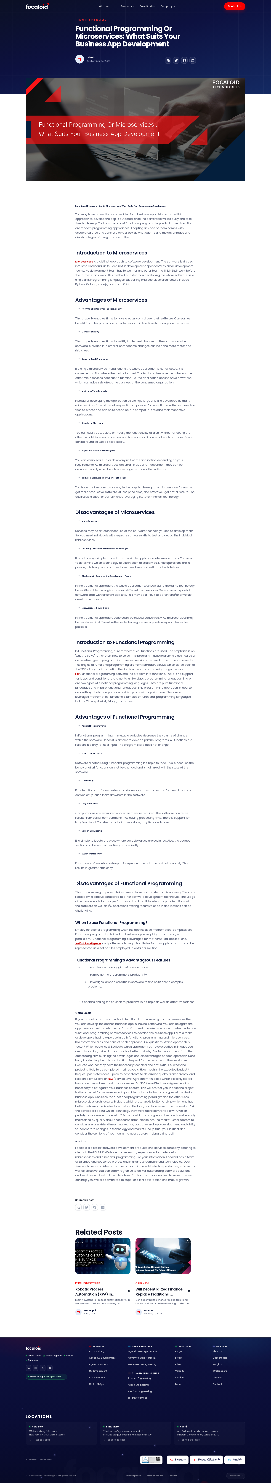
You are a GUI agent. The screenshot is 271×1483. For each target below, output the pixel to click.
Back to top (236, 1475)
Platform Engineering (140, 1391)
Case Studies (147, 6)
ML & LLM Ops (96, 1384)
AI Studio (98, 1346)
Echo (178, 1384)
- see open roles (47, 1376)
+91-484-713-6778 (190, 1440)
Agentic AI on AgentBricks (142, 1351)
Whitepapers (220, 1371)
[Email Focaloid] (50, 1368)
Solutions (126, 6)
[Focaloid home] (38, 6)
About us (218, 1351)
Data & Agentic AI (143, 1346)
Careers (217, 1377)
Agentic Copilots (98, 1364)
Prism (178, 1364)
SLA (110, 1079)
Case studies (220, 1357)
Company (166, 6)
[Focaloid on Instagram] (35, 1368)
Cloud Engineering (138, 1384)
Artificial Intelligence (88, 943)
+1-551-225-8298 (41, 1440)
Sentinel (179, 1377)
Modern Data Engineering (142, 1364)
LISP (77, 674)
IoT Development (137, 1397)
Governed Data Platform (142, 1357)
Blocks (179, 1357)
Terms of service (154, 1475)
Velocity (179, 1371)
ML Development (98, 1371)
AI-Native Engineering (145, 1373)
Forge (178, 1351)
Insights (217, 1364)
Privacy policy (133, 1475)
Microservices (84, 261)
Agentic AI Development (102, 1357)
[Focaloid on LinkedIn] (28, 1368)
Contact (235, 6)
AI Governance (97, 1377)
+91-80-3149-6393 (115, 1440)
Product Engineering (139, 1378)
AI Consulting (96, 1351)
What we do (106, 6)
